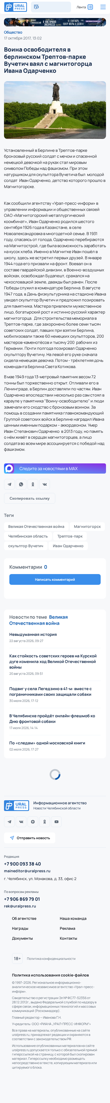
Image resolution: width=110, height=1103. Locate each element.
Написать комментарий (55, 579)
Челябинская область (28, 536)
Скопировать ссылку (30, 498)
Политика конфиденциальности (51, 958)
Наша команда (73, 918)
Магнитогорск (87, 526)
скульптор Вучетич (25, 545)
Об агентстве (24, 918)
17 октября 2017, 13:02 (23, 38)
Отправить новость (33, 837)
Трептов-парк (69, 536)
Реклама (67, 928)
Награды (20, 928)
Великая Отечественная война (36, 526)
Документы (22, 938)
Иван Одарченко (68, 545)
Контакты (68, 938)
